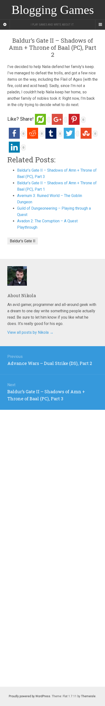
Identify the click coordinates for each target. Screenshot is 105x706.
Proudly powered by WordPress (29, 696)
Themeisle (88, 696)
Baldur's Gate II (22, 241)
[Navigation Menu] (100, 24)
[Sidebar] (5, 24)
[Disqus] (52, 471)
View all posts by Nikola (30, 332)
